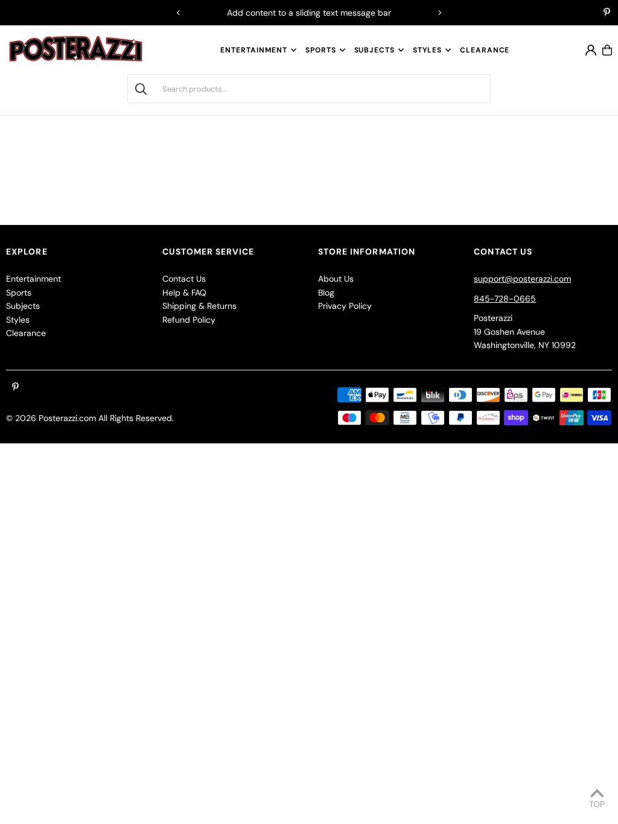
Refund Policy (188, 319)
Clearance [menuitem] (484, 50)
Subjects (374, 50)
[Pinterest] (607, 13)
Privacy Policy (345, 305)
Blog (326, 292)
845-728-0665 (505, 298)
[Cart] (607, 50)
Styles (427, 50)
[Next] (439, 13)
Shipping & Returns (199, 305)
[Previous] (179, 13)
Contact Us (184, 278)
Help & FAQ (184, 292)
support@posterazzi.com (522, 278)
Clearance (26, 333)
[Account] (590, 50)
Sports (320, 50)
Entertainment (253, 50)
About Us (336, 278)
